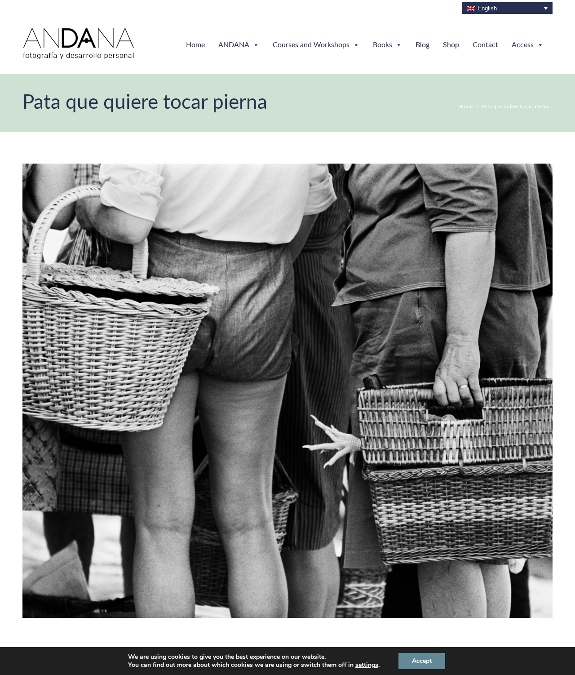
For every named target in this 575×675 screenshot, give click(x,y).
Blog (422, 45)
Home (195, 45)
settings (366, 665)
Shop (451, 45)
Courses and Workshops (311, 45)
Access (523, 45)
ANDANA (233, 45)
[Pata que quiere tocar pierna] (287, 391)
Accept (422, 661)
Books (382, 45)
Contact (485, 45)
